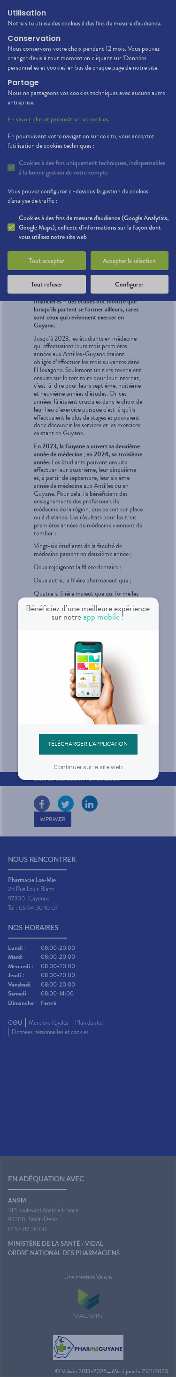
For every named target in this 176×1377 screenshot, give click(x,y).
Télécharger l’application (88, 744)
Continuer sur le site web (88, 767)
